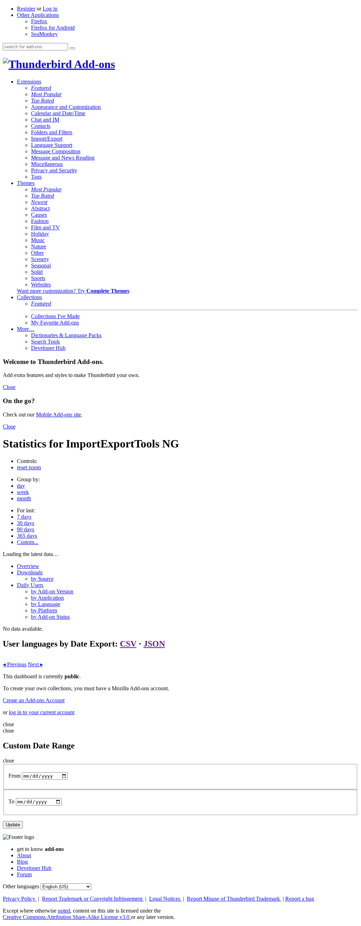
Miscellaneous (47, 164)
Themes (26, 183)
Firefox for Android (53, 28)
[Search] (72, 48)
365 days (27, 536)
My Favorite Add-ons (55, 323)
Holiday (40, 234)
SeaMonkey (44, 34)
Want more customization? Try (73, 291)
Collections (29, 297)
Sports (38, 278)
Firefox (39, 21)
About (24, 855)
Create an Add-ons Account (34, 700)
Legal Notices (165, 899)
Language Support (51, 145)
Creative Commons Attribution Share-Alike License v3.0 (67, 917)
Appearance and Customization (66, 107)
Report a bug (299, 899)
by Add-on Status (50, 617)
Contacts (40, 126)
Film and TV (45, 227)
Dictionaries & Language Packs (66, 335)
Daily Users (30, 585)
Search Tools (45, 342)
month (24, 498)
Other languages (21, 886)
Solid (37, 272)
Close (9, 387)
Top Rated (42, 101)
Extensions (29, 82)
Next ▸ (35, 664)
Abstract (40, 208)
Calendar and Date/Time (58, 113)
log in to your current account (41, 712)
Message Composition (55, 151)
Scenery (40, 259)
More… (26, 329)
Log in (50, 9)
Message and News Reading (62, 158)
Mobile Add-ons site (58, 415)
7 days (24, 517)
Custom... (27, 542)
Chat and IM (45, 120)
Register (26, 9)
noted (64, 911)
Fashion (40, 221)
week (23, 492)
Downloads (30, 572)
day (21, 486)
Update (13, 824)
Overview (28, 566)
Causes (39, 215)
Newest (39, 202)
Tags (36, 177)
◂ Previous (14, 664)
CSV (128, 643)
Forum (24, 874)
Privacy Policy (20, 899)
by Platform (44, 610)
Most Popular (46, 94)
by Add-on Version (52, 591)
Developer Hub (48, 348)
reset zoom (29, 467)
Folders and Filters (51, 132)
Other (37, 253)
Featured (41, 88)
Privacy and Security (54, 170)
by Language (45, 604)
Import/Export (46, 139)
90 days (25, 529)
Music (38, 240)
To (11, 801)
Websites (41, 285)
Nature (38, 246)
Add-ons (93, 64)
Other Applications (38, 15)
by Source (42, 579)
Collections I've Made (55, 316)
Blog (22, 862)
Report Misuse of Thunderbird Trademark (234, 899)
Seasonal (41, 265)
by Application (47, 598)
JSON (154, 643)
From (14, 776)
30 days (25, 523)
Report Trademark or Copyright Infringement (93, 899)
